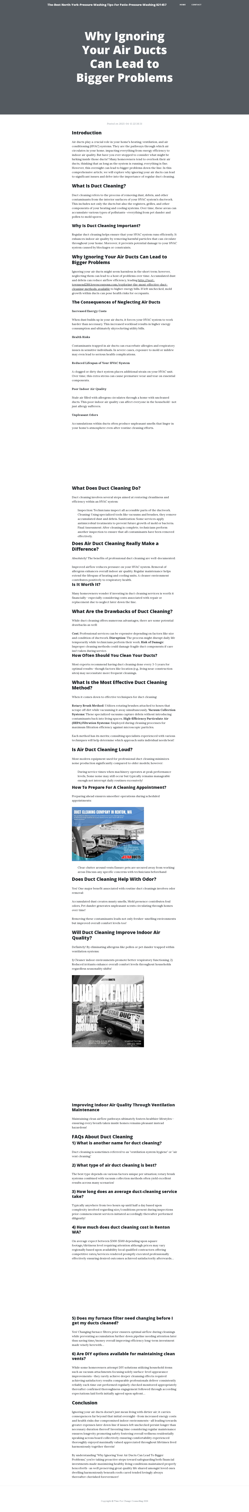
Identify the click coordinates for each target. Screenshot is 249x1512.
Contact (197, 4)
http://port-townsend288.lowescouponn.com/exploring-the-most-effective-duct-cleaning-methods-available (120, 284)
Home (183, 4)
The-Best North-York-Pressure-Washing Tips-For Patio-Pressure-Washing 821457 (107, 5)
